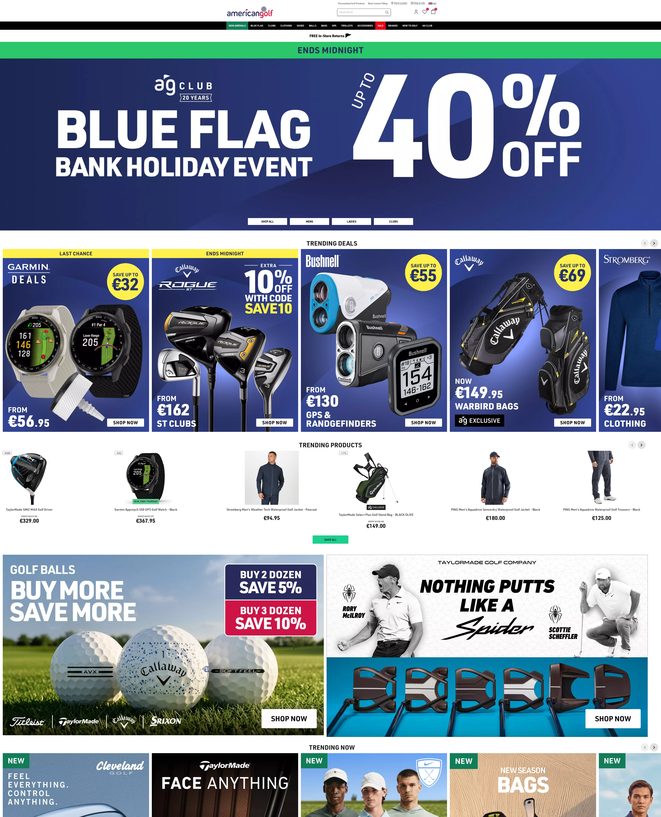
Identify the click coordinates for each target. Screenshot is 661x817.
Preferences (316, 422)
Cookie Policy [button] (351, 410)
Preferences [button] (336, 414)
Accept (345, 422)
